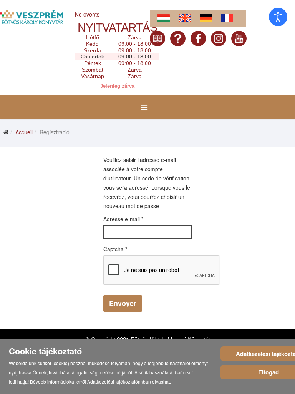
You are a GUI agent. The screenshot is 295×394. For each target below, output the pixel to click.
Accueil (24, 132)
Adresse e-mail (123, 219)
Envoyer (122, 303)
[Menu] (144, 107)
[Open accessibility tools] (278, 17)
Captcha (115, 249)
